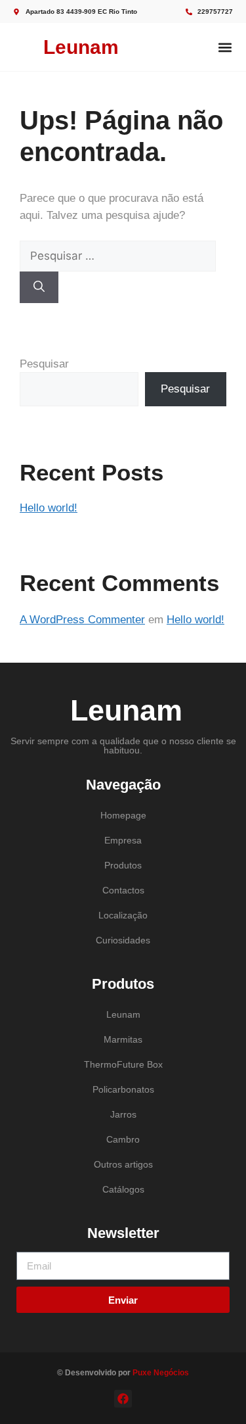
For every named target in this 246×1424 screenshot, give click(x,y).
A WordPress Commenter (82, 619)
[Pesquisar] (39, 287)
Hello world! (48, 508)
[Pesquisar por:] (118, 256)
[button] (225, 47)
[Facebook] (123, 1399)
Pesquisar (44, 364)
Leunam (81, 47)
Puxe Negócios (161, 1372)
